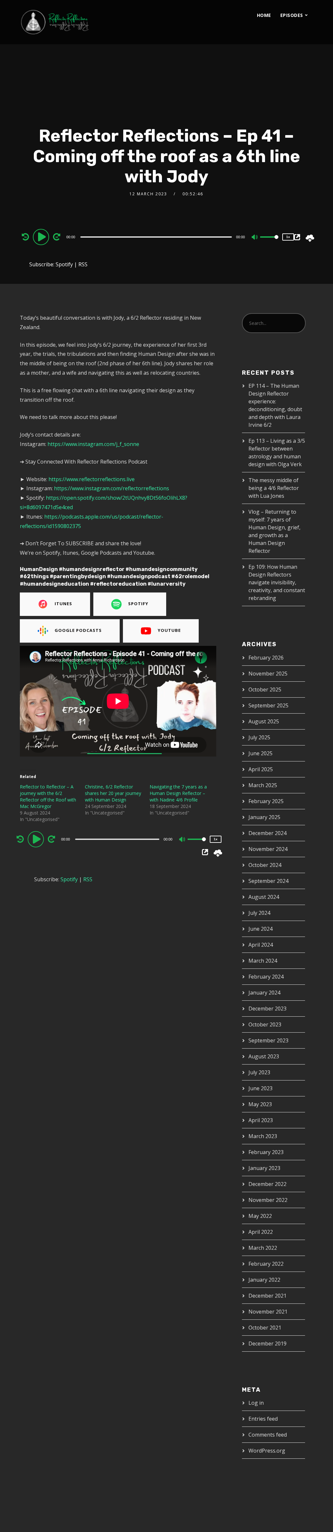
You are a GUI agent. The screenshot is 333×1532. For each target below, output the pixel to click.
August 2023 (263, 1056)
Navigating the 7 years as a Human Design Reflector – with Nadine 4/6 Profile (178, 793)
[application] (157, 236)
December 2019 (267, 1343)
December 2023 (267, 1008)
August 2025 (263, 721)
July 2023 (259, 1072)
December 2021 (267, 1295)
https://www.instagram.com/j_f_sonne (92, 444)
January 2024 (264, 992)
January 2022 (264, 1279)
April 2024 (260, 944)
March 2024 (262, 960)
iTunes (63, 604)
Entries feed (263, 1418)
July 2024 (259, 912)
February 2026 (266, 657)
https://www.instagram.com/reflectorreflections (111, 488)
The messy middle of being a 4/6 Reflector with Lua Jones (273, 488)
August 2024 (263, 896)
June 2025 (260, 753)
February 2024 (266, 976)
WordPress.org (266, 1450)
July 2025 (259, 737)
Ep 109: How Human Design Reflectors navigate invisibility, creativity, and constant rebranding (276, 582)
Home (264, 15)
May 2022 (260, 1215)
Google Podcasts (78, 631)
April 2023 (260, 1120)
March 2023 (262, 1136)
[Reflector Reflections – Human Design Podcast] (85, 22)
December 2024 (267, 833)
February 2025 (266, 801)
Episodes (291, 15)
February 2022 (266, 1263)
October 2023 (264, 1024)
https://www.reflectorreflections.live (91, 479)
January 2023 (264, 1168)
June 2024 (260, 928)
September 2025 (268, 705)
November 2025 (267, 673)
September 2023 (268, 1040)
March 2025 (262, 785)
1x (288, 237)
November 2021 (267, 1311)
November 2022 (267, 1200)
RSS (82, 264)
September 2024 (268, 880)
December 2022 (267, 1184)
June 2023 (260, 1088)
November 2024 (267, 849)
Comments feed (267, 1434)
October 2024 (264, 865)
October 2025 (264, 689)
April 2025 (260, 769)
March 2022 (262, 1247)
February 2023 (266, 1152)
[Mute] (255, 237)
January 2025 (264, 817)
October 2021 (264, 1327)
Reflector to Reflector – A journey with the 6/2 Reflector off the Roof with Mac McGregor (48, 796)
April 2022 (260, 1231)
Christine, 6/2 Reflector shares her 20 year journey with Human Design (113, 793)
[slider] (269, 242)
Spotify (64, 264)
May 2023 (260, 1104)
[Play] (41, 236)
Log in (256, 1402)
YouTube (169, 631)
